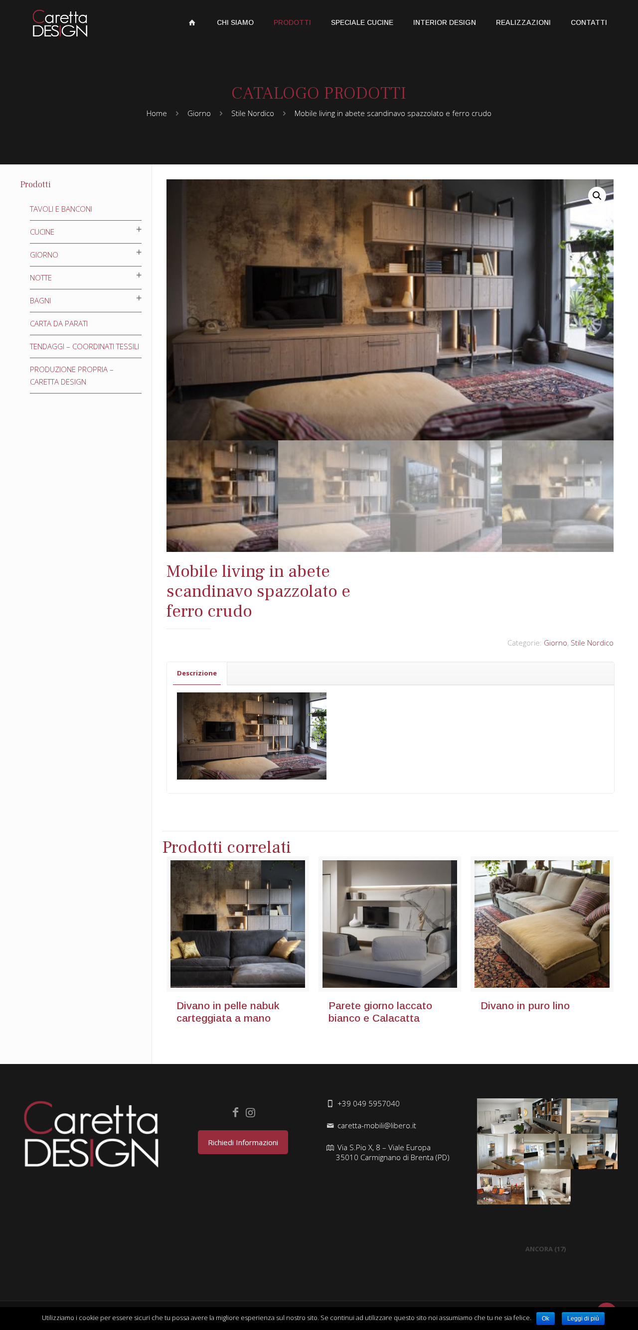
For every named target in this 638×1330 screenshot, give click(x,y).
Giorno (199, 113)
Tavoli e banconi (61, 209)
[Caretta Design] (60, 22)
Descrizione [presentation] (197, 672)
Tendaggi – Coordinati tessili (84, 346)
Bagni (40, 300)
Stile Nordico (252, 113)
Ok (545, 1318)
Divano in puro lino (525, 1005)
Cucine (42, 232)
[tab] (197, 673)
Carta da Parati (59, 323)
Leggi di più (583, 1318)
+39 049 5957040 (368, 1103)
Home (157, 113)
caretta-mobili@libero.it (376, 1125)
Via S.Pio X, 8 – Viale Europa (393, 1152)
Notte (41, 277)
